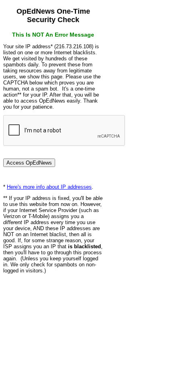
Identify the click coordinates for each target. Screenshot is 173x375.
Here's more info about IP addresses (49, 187)
